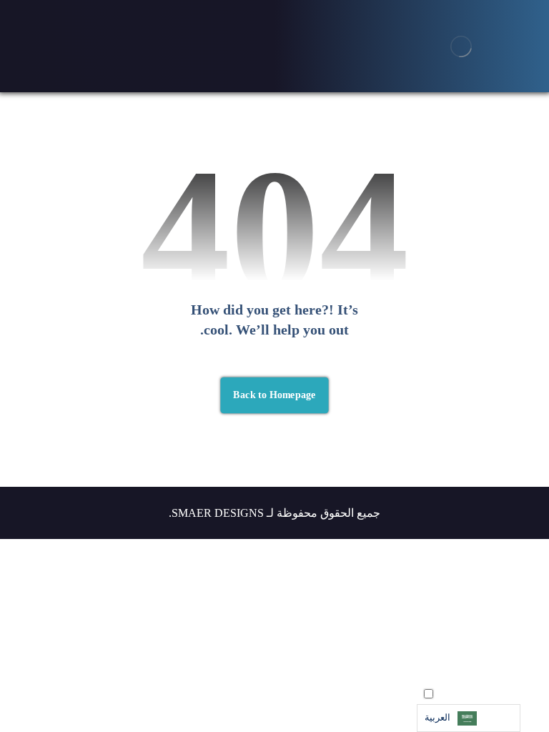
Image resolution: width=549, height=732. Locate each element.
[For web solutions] (461, 46)
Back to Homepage (274, 395)
